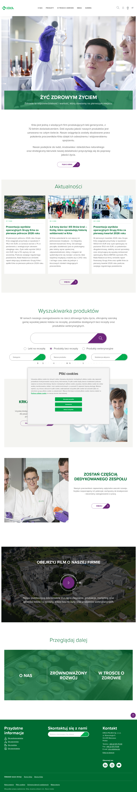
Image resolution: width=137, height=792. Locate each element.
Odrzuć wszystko (68, 409)
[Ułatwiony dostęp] (132, 8)
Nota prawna (9, 785)
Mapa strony (55, 785)
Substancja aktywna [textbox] (102, 357)
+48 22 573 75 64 (112, 747)
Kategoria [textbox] (16, 357)
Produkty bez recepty (66, 348)
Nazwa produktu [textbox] (60, 357)
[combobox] (27, 357)
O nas (40, 8)
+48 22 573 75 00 (115, 744)
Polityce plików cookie (38, 393)
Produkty (50, 8)
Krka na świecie (108, 753)
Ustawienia (68, 404)
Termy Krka (28, 777)
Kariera (88, 8)
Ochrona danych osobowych (38, 785)
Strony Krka (38, 777)
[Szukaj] (118, 8)
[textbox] (68, 734)
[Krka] (8, 8)
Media (79, 8)
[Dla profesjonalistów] (123, 8)
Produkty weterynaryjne (99, 348)
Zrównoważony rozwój (68, 675)
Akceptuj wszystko (68, 399)
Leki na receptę (36, 348)
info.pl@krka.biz (114, 749)
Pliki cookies (20, 785)
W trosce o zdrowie (65, 8)
